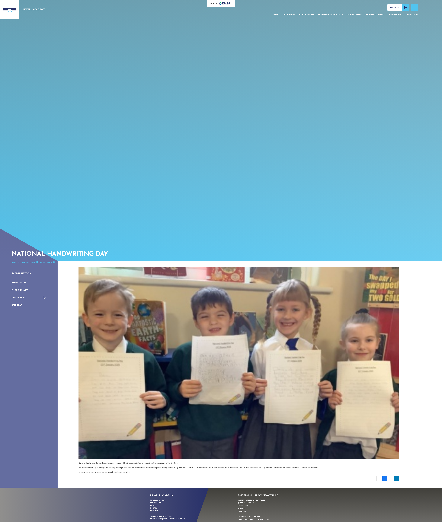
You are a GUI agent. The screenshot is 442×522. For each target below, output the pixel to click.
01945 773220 (167, 516)
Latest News (46, 262)
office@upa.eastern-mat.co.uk (170, 519)
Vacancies (395, 7)
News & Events (28, 262)
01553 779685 (254, 516)
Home (14, 262)
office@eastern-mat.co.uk (256, 519)
